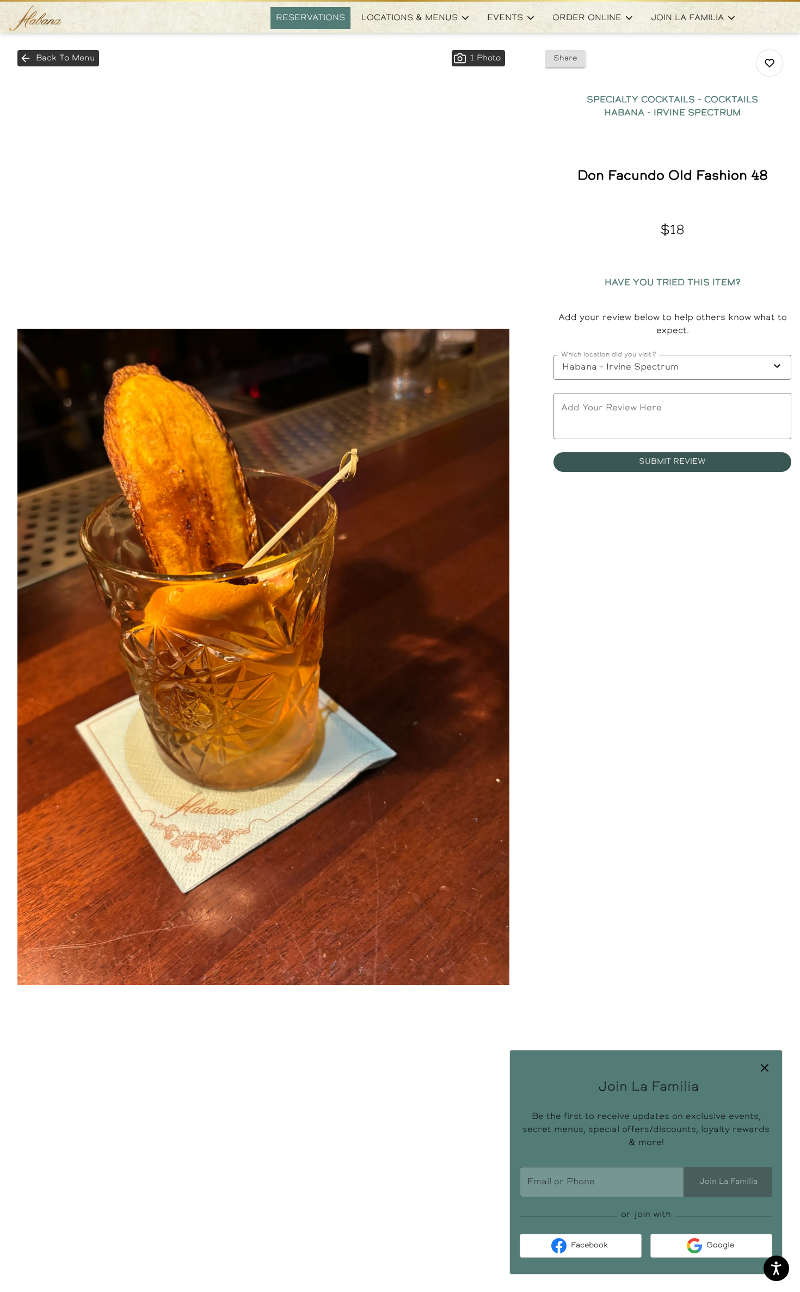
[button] (416, 18)
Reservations (310, 18)
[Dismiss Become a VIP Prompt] (765, 1068)
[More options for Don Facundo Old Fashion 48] (769, 63)
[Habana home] (58, 18)
